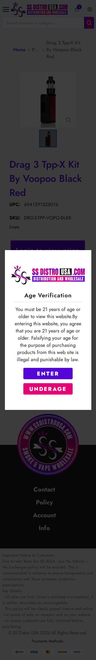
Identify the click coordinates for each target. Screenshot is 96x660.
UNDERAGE (48, 389)
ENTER (48, 373)
